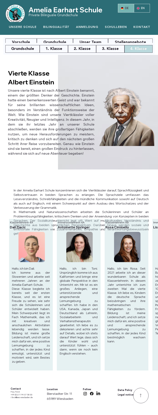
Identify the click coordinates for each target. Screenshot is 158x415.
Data (121, 390)
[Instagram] (85, 393)
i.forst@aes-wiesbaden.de (22, 398)
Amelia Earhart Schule (65, 9)
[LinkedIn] (98, 393)
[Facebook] (91, 393)
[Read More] (141, 395)
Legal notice (126, 395)
